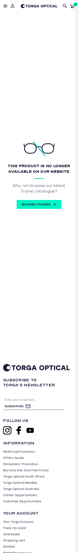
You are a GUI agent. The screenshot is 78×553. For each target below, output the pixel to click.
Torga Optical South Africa (24, 476)
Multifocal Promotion (19, 452)
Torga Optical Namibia (20, 483)
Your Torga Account (18, 522)
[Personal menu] (13, 6)
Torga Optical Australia (21, 489)
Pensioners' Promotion (20, 464)
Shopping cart (14, 540)
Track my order (14, 528)
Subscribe (14, 406)
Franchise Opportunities (22, 501)
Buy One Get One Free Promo (26, 470)
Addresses (11, 534)
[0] (72, 6)
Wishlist (9, 546)
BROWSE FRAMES (36, 204)
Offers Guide (13, 458)
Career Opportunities (20, 495)
